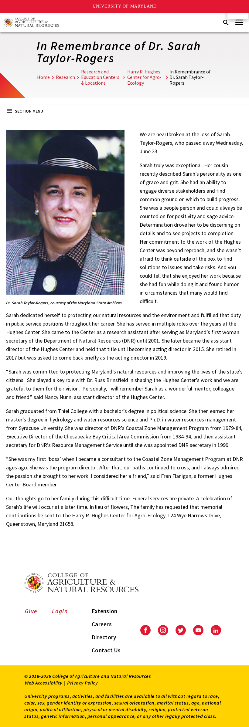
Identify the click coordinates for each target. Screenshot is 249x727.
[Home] (31, 22)
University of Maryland (125, 6)
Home (43, 77)
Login (60, 611)
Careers (102, 624)
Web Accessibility (44, 683)
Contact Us (106, 650)
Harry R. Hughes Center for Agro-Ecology (144, 77)
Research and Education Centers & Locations (100, 77)
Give (31, 611)
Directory (104, 637)
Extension (104, 611)
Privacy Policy (82, 683)
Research (65, 77)
